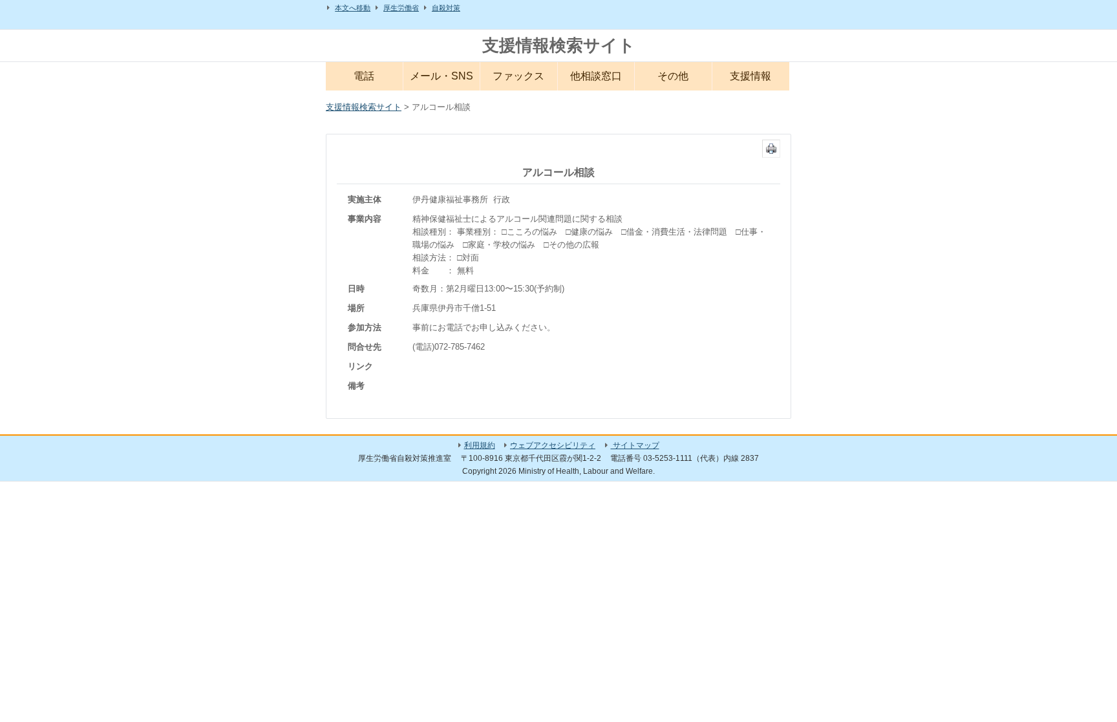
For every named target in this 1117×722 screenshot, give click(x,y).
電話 (364, 75)
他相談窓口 (596, 75)
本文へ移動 (352, 8)
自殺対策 (446, 8)
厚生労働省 (401, 8)
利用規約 (479, 445)
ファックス (518, 75)
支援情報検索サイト (558, 45)
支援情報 (750, 75)
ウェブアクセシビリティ (552, 445)
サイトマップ (635, 445)
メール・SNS (441, 75)
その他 (672, 75)
